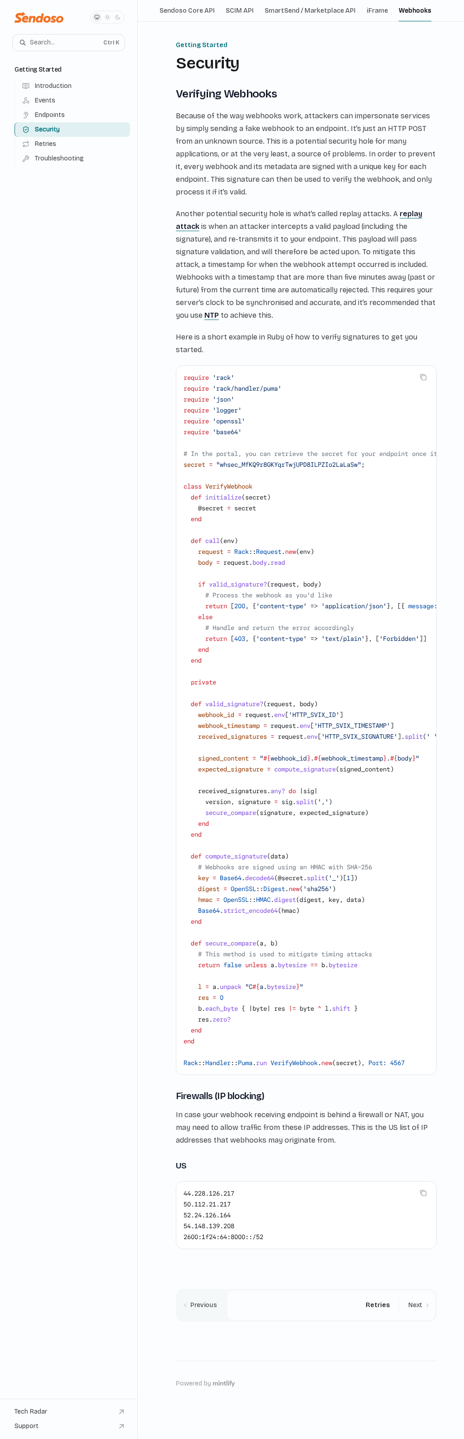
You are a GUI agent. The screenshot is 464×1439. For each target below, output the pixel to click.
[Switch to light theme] (107, 17)
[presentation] (306, 720)
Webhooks (415, 11)
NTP (211, 315)
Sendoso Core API (187, 11)
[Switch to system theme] (97, 17)
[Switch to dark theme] (117, 17)
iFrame (377, 11)
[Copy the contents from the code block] (423, 377)
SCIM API (240, 11)
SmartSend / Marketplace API (310, 11)
